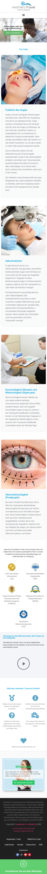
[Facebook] (17, 854)
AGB (40, 845)
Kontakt (20, 845)
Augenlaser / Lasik (14, 839)
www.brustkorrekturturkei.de (23, 828)
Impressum (23, 850)
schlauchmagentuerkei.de (23, 831)
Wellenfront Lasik (34, 839)
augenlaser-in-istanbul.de (26, 824)
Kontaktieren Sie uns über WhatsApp (23, 871)
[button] (24, 15)
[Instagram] (21, 854)
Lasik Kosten (9, 845)
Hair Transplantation (13, 33)
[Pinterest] (29, 854)
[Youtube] (25, 854)
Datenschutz (31, 845)
